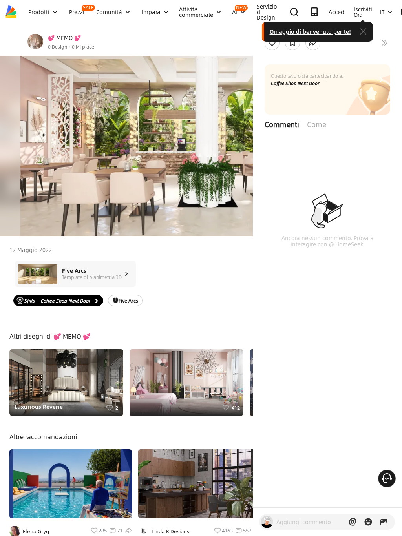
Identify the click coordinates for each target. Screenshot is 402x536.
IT (382, 11)
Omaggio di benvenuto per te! (310, 31)
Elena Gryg (36, 531)
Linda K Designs (170, 531)
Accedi (337, 11)
